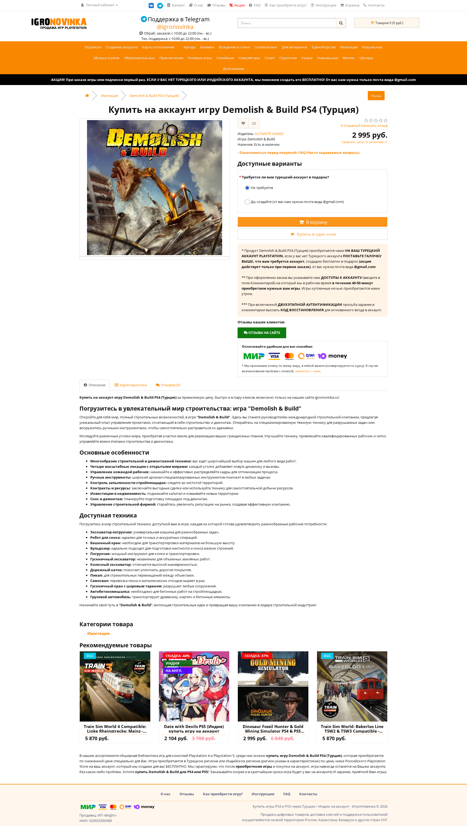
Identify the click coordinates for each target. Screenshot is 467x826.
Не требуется (261, 187)
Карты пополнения (158, 47)
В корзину (316, 222)
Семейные (225, 57)
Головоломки (265, 47)
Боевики (207, 47)
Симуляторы (249, 57)
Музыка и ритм (106, 57)
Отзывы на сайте (264, 332)
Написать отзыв (374, 125)
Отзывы (186, 793)
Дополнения (233, 68)
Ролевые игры (200, 57)
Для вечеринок (294, 47)
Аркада (189, 47)
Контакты (376, 5)
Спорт (270, 57)
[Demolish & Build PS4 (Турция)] (154, 187)
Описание (96, 384)
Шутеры (366, 57)
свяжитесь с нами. (308, 371)
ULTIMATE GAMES (269, 133)
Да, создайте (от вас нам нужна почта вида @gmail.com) (297, 201)
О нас (166, 793)
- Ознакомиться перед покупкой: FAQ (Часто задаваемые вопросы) (298, 152)
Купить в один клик (316, 234)
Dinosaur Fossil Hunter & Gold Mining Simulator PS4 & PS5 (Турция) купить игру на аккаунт (273, 728)
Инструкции (263, 793)
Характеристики (133, 384)
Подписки (93, 47)
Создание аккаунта (122, 47)
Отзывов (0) (170, 384)
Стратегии (288, 57)
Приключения (171, 57)
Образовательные (139, 57)
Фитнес (349, 57)
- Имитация (97, 633)
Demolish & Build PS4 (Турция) (154, 95)
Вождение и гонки (234, 47)
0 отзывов (349, 125)
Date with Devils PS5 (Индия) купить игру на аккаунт (194, 728)
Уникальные (327, 57)
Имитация (349, 47)
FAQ (286, 793)
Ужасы (306, 57)
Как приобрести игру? (223, 793)
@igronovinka (175, 27)
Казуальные (372, 47)
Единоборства (324, 47)
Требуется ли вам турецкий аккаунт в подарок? (285, 177)
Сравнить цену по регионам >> (365, 142)
